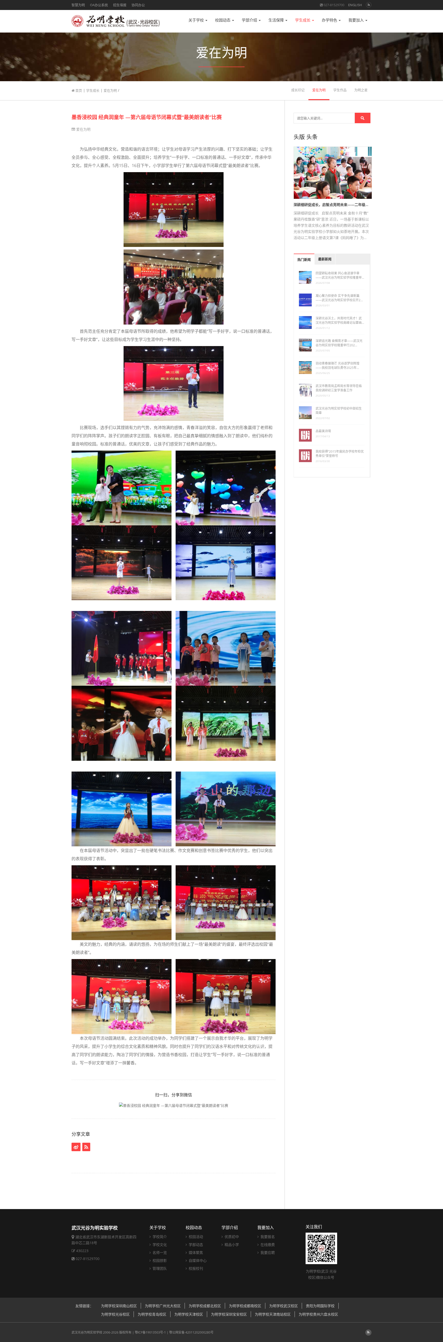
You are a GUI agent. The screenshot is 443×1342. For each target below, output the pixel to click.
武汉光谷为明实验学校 (87, 1332)
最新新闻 (324, 259)
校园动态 (223, 20)
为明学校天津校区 (188, 1314)
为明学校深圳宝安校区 (229, 1314)
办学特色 (330, 20)
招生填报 (119, 5)
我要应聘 (267, 1252)
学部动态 (195, 1244)
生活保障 (276, 20)
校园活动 (195, 1236)
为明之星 (361, 90)
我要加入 (356, 20)
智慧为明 (78, 5)
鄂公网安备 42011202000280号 (191, 1332)
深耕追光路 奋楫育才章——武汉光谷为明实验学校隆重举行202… (339, 343)
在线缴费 (267, 1244)
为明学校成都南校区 (245, 1305)
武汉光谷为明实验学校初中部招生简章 (339, 410)
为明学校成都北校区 (205, 1305)
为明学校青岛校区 (152, 1314)
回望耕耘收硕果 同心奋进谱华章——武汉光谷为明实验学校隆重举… (340, 275)
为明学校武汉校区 (283, 1305)
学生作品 (340, 90)
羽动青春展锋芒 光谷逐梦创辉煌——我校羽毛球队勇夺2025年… (337, 365)
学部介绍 (250, 20)
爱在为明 (110, 90)
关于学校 (196, 20)
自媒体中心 (197, 1260)
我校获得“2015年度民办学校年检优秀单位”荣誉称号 (340, 453)
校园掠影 (159, 1260)
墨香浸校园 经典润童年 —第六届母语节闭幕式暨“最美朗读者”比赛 (147, 117)
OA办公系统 (99, 5)
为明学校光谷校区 (115, 1314)
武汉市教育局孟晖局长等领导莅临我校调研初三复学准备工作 (339, 388)
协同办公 (138, 5)
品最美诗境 (323, 431)
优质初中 (231, 1236)
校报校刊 (195, 1268)
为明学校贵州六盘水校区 (318, 1314)
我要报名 (267, 1236)
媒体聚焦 (195, 1252)
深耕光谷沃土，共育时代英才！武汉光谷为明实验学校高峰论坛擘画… (340, 320)
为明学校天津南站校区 (273, 1314)
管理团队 (159, 1268)
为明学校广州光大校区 (163, 1305)
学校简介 (159, 1236)
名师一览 (159, 1252)
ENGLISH (355, 5)
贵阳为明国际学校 (320, 1305)
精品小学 (231, 1244)
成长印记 (298, 90)
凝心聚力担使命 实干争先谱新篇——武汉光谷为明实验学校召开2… (339, 298)
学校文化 (159, 1244)
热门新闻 (304, 260)
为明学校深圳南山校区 (119, 1305)
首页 (78, 90)
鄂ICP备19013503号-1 (150, 1332)
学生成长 (303, 20)
